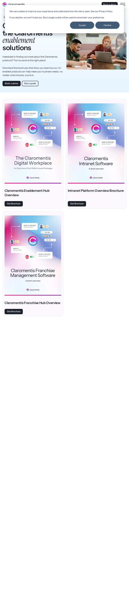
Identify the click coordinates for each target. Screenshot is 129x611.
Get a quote (30, 83)
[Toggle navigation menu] (122, 4)
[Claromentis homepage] (14, 4)
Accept (82, 25)
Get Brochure (13, 203)
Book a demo (109, 4)
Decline (107, 25)
